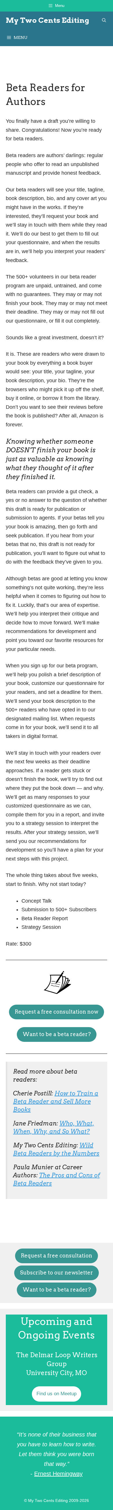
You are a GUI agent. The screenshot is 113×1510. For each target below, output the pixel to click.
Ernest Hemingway (58, 1474)
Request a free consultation (56, 1256)
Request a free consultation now (56, 1012)
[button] (104, 20)
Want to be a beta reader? (57, 1034)
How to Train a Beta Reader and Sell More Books (55, 1101)
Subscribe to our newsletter (56, 1273)
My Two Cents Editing (47, 20)
